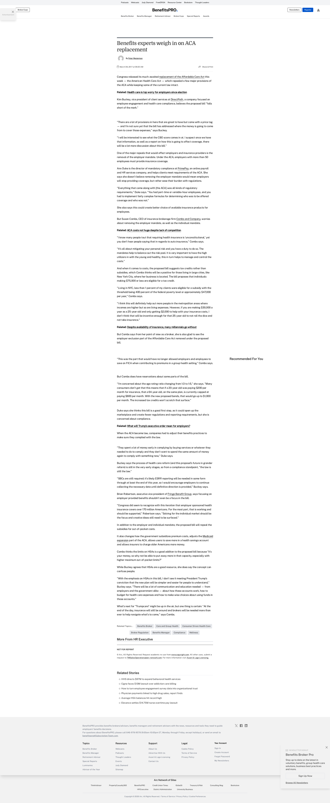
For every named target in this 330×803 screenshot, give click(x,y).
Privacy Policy (188, 757)
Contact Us (153, 761)
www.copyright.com (180, 654)
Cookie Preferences (197, 796)
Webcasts (135, 2)
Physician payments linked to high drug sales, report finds (152, 693)
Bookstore (188, 2)
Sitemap (119, 769)
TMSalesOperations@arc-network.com (144, 658)
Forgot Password (222, 756)
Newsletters (294, 10)
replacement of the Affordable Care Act (181, 76)
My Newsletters (221, 760)
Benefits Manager (90, 753)
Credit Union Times (160, 785)
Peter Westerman (135, 58)
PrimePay (183, 168)
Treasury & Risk (196, 785)
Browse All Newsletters (297, 782)
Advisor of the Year (91, 769)
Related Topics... (125, 626)
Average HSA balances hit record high (141, 698)
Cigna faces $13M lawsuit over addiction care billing (148, 683)
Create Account (221, 752)
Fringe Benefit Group (180, 494)
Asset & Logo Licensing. (198, 658)
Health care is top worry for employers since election (157, 92)
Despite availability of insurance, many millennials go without (162, 327)
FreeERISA (160, 2)
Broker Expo (23, 10)
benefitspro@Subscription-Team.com (100, 735)
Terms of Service (189, 753)
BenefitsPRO (139, 785)
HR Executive (142, 789)
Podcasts (125, 2)
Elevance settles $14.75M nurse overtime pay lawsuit (149, 702)
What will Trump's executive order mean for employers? (158, 426)
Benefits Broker (89, 749)
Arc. (141, 796)
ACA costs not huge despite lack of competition (154, 230)
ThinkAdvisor (96, 785)
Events (119, 761)
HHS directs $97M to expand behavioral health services (150, 679)
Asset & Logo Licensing (159, 757)
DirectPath (177, 99)
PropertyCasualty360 (118, 785)
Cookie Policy (188, 749)
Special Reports (89, 761)
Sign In (217, 748)
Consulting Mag (216, 785)
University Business (185, 789)
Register (307, 10)
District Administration (163, 789)
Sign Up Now (305, 776)
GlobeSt (179, 785)
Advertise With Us (156, 753)
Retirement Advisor (91, 757)
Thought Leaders (202, 2)
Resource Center (175, 2)
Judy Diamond (147, 2)
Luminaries (87, 765)
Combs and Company (188, 218)
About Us (152, 749)
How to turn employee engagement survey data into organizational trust (159, 688)
